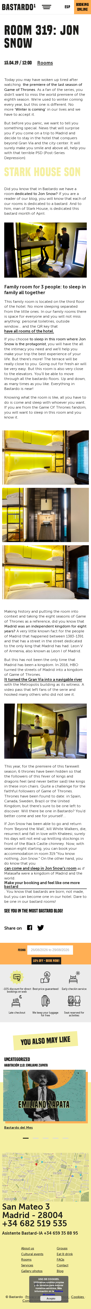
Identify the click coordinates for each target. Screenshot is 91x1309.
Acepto (51, 1298)
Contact (62, 1265)
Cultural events (32, 1254)
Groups (62, 1248)
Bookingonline (82, 7)
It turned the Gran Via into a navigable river (43, 680)
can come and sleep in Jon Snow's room (40, 869)
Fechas (22, 950)
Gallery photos (32, 1271)
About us (27, 1248)
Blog (60, 1271)
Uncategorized (17, 1059)
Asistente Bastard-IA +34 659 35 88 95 (40, 1233)
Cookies (78, 1297)
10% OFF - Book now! (46, 961)
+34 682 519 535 (34, 1223)
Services (27, 1265)
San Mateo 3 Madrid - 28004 (32, 1211)
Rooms (45, 63)
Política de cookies (53, 1293)
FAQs (60, 1259)
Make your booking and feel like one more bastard (42, 885)
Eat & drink (65, 1254)
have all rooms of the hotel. (29, 331)
